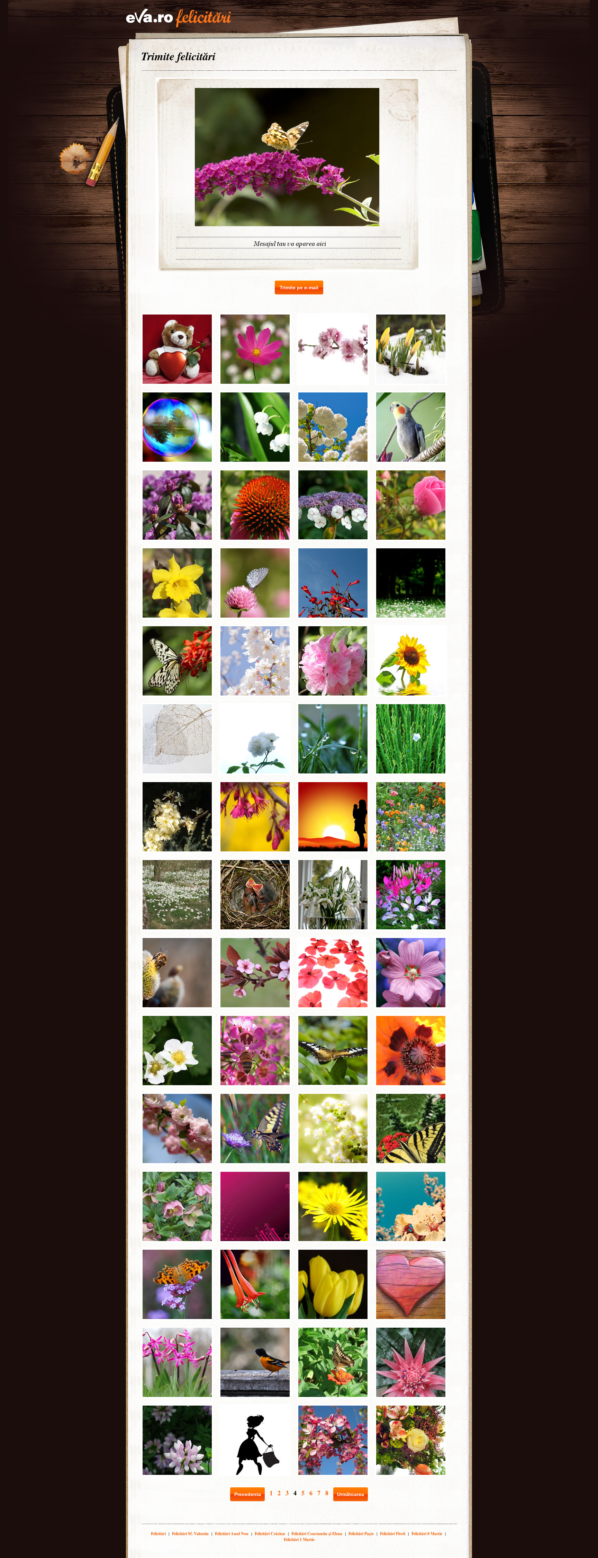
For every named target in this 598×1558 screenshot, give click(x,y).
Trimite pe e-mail (299, 287)
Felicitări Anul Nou (231, 1534)
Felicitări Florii (392, 1534)
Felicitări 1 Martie (299, 1539)
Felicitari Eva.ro (178, 18)
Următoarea (350, 1494)
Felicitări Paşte (361, 1534)
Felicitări (158, 1534)
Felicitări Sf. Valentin (190, 1534)
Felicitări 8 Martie (426, 1534)
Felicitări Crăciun (270, 1534)
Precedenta (247, 1494)
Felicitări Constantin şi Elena (316, 1534)
